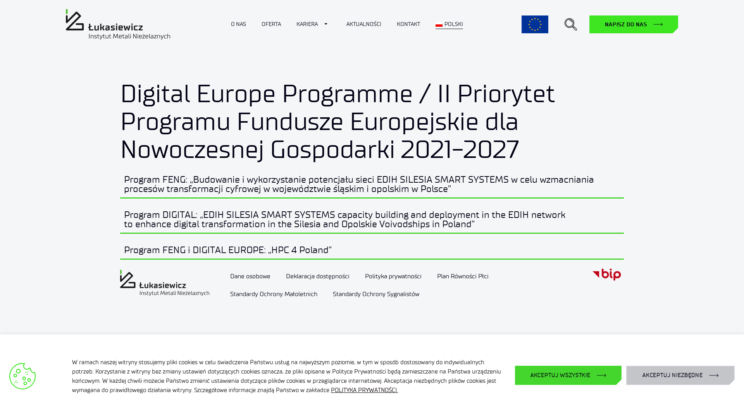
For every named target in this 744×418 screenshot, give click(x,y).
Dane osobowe (250, 276)
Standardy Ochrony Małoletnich (273, 294)
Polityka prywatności (393, 276)
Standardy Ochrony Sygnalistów (376, 294)
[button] (571, 24)
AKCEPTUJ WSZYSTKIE (560, 375)
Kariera (307, 24)
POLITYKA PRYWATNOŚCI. (364, 390)
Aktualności (363, 24)
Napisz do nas (626, 24)
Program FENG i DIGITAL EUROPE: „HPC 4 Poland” (228, 249)
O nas (238, 24)
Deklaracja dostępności (318, 276)
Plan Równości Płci (463, 276)
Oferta (271, 24)
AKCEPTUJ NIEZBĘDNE (672, 375)
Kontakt (408, 24)
